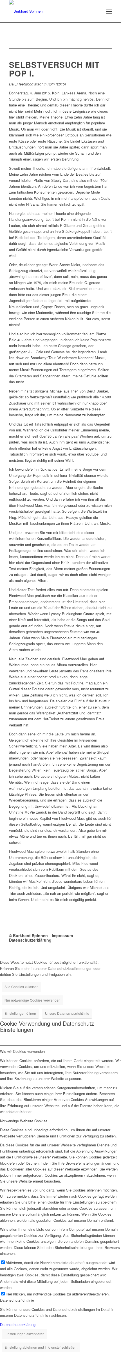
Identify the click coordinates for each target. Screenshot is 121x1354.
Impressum (62, 935)
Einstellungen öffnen (20, 1013)
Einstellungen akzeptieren (24, 1333)
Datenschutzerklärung (30, 940)
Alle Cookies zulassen (22, 986)
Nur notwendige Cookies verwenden (32, 1000)
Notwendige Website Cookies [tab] (24, 1120)
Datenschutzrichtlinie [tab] (17, 1300)
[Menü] (108, 11)
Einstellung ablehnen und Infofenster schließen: (41, 1347)
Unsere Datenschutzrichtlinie (67, 1013)
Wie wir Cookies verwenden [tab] (22, 1051)
